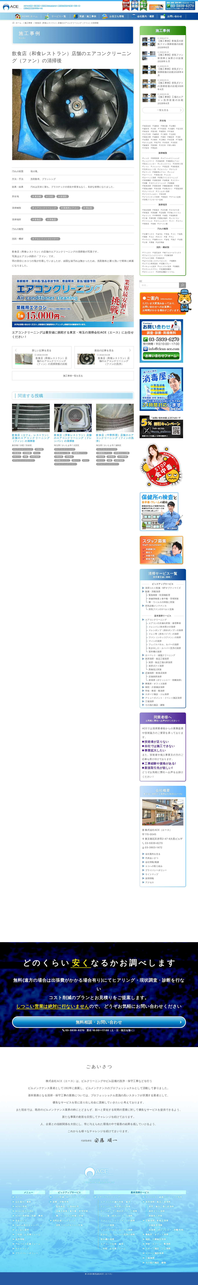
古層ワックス (149, 234)
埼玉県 (57, 445)
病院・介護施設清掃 (155, 687)
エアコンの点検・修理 (111, 1243)
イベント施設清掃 (154, 1253)
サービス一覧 (58, 16)
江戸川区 (147, 134)
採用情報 (149, 878)
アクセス (149, 882)
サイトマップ (151, 874)
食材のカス (158, 240)
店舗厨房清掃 (155, 676)
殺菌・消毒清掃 (152, 591)
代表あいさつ (151, 858)
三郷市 (164, 134)
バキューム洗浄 (150, 266)
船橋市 (146, 145)
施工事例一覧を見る (73, 375)
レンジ (171, 172)
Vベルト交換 (176, 197)
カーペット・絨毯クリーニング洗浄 (163, 1197)
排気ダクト (168, 189)
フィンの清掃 (155, 641)
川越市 (172, 129)
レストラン (175, 218)
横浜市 (171, 137)
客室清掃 (155, 158)
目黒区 (146, 140)
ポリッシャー (149, 272)
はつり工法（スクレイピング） (156, 261)
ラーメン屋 (163, 224)
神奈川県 (147, 137)
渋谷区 (29, 445)
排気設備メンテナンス (156, 605)
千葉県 (179, 140)
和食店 (52, 219)
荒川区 (154, 131)
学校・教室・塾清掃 (155, 690)
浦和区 (118, 445)
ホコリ (17, 457)
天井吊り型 (178, 164)
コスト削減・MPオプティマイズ (69, 1197)
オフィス (147, 172)
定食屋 (163, 213)
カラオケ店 (175, 210)
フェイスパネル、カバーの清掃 (164, 644)
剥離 (145, 183)
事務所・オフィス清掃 (156, 683)
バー (172, 221)
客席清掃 (147, 186)
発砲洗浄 (160, 258)
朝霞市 (163, 131)
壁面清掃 (179, 189)
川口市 (163, 145)
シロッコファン (165, 164)
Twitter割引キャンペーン (28, 1225)
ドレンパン (156, 167)
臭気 (180, 234)
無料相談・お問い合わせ (99, 1022)
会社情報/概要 (152, 862)
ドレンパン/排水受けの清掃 (162, 626)
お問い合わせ (174, 16)
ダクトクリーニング (158, 183)
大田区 (173, 134)
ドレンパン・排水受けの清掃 (115, 1206)
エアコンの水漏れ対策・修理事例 (165, 623)
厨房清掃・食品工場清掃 (157, 658)
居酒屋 (27, 453)
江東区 (163, 140)
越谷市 (146, 129)
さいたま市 (67, 445)
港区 (164, 137)
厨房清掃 (157, 186)
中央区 (171, 131)
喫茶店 (146, 224)
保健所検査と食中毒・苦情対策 (164, 598)
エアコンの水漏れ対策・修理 (115, 1201)
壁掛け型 (159, 175)
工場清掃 (149, 701)
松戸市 (158, 142)
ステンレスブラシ (151, 269)
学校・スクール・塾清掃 (158, 1243)
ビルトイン (163, 169)
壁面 (177, 186)
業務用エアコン (70, 208)
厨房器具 (175, 167)
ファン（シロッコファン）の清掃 (165, 637)
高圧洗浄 (35, 457)
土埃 (145, 242)
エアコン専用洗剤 (151, 264)
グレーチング (149, 191)
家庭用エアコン (160, 172)
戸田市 (146, 148)
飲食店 (38, 219)
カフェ (180, 221)
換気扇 (166, 180)
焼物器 (171, 183)
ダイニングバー (162, 221)
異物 (152, 242)
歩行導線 (160, 242)
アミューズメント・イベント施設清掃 (163, 698)
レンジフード (149, 161)
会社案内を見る (152, 854)
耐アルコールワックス (172, 253)
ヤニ (172, 237)
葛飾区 (156, 137)
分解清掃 (169, 255)
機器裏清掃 (168, 186)
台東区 (173, 126)
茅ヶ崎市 (172, 145)
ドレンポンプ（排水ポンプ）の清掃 (166, 630)
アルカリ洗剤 (149, 258)
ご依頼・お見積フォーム (27, 1234)
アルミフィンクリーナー (46, 239)
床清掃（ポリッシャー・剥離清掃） (166, 680)
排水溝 (158, 189)
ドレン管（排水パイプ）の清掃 (164, 634)
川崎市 (154, 140)
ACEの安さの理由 (24, 1211)
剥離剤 (176, 266)
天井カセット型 (63, 453)
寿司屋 (153, 218)
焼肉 (154, 224)
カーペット (148, 175)
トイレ (146, 167)
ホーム (18, 1197)
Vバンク (174, 169)
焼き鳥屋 (147, 210)
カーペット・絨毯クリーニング (160, 655)
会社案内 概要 (145, 16)
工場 (145, 218)
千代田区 (162, 129)
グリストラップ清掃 (151, 197)
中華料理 (123, 457)
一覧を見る (163, 110)
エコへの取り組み (153, 866)
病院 (166, 215)
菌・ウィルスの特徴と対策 (162, 602)
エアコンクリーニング (45, 208)
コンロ (168, 175)
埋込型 (89, 208)
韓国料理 (174, 215)
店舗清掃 (160, 161)
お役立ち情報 (116, 16)
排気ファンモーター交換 (153, 200)
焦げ (174, 240)
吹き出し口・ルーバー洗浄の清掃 (165, 648)
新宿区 (63, 196)
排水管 (163, 194)
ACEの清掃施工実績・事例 (29, 1215)
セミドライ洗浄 (165, 266)
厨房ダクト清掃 (156, 665)
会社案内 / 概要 (23, 1201)
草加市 (154, 148)
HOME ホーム (30, 16)
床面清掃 (157, 180)
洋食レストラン (63, 460)
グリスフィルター (151, 194)
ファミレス (148, 221)
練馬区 (156, 134)
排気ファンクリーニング (168, 178)
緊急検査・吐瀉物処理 (159, 595)
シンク (146, 158)
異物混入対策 (155, 669)
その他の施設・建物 (155, 705)
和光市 (146, 131)
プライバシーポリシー (156, 870)
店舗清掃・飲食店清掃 (156, 673)
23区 (50, 196)
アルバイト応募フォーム (27, 1243)
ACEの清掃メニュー (25, 1206)
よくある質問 (22, 1229)
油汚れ (159, 234)
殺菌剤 (173, 261)
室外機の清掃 (155, 651)
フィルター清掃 (163, 191)
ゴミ (174, 234)
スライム (147, 240)
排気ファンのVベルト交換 (161, 609)
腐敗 (145, 237)
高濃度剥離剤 (166, 269)
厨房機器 (147, 180)
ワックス (147, 253)
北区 (179, 137)
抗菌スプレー (166, 264)
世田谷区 (147, 126)
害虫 (167, 234)
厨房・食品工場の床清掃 (160, 662)
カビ (37, 453)
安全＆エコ (21, 1220)
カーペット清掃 (150, 178)
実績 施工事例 (87, 16)
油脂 (180, 240)
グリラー (175, 180)
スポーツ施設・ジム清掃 (157, 694)
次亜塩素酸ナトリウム (166, 272)
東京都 (38, 196)
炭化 (167, 240)
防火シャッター (150, 164)
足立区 (180, 129)
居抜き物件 (148, 189)
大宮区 (76, 445)
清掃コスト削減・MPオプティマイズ (163, 588)
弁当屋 (164, 210)
